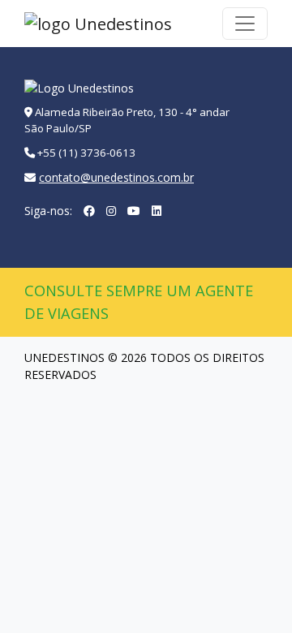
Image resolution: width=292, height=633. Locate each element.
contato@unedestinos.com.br (116, 177)
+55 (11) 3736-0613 (86, 152)
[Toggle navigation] (245, 23)
